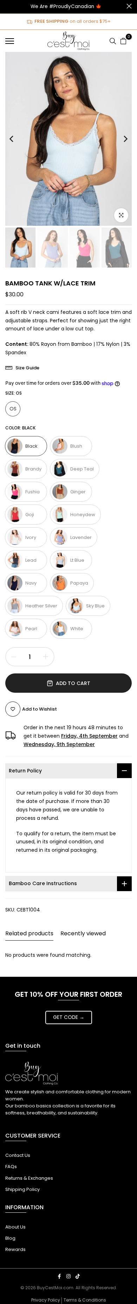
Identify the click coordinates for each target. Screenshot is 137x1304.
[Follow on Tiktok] (77, 1276)
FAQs (11, 1166)
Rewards (15, 1249)
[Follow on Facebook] (59, 1276)
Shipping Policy (22, 1189)
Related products (29, 933)
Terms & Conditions (85, 1300)
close (129, 6)
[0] (123, 41)
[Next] (120, 139)
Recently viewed (83, 933)
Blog (10, 1238)
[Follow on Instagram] (68, 1276)
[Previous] (17, 139)
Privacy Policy (45, 1300)
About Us (15, 1227)
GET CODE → (68, 1017)
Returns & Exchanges (29, 1178)
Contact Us (17, 1155)
